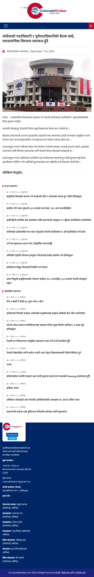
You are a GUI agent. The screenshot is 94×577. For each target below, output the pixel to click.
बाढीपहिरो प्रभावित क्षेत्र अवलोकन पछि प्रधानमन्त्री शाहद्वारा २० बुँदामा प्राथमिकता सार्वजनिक (48, 220)
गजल (9, 364)
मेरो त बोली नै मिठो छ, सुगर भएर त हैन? (25, 302)
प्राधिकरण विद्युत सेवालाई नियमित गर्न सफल (26, 267)
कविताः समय (12, 388)
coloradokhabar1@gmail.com (16, 481)
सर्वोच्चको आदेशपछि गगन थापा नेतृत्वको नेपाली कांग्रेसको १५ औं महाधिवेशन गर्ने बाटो (45, 232)
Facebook (12, 434)
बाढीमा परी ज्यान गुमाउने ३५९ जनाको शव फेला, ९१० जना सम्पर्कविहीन (38, 208)
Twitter (12, 438)
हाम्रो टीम (6, 496)
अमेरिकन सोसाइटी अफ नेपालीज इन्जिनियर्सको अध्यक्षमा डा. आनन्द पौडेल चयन (43, 400)
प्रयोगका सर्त (80, 572)
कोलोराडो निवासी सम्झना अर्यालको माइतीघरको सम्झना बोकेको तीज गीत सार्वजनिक (45, 313)
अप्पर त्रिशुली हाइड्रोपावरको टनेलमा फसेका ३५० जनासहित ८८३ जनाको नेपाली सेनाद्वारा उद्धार (46, 281)
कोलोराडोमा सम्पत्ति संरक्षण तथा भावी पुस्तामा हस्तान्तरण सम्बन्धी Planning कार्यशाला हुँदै (48, 376)
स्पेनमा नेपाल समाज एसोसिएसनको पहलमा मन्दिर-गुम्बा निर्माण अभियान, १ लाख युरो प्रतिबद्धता (45, 327)
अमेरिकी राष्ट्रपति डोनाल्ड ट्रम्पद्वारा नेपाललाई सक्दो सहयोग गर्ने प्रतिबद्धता (39, 255)
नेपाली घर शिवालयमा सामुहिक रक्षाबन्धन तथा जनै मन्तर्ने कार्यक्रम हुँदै (38, 341)
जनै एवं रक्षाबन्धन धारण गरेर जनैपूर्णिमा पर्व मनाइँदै (29, 244)
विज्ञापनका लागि (68, 572)
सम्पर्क (57, 572)
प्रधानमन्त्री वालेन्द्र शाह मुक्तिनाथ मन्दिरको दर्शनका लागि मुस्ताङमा (36, 412)
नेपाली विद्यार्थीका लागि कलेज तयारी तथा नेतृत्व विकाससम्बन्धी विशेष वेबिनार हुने (43, 353)
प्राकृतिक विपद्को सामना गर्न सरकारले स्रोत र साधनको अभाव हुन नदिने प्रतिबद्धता (44, 196)
